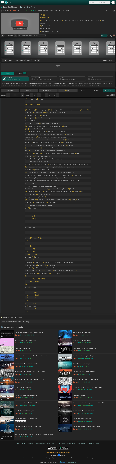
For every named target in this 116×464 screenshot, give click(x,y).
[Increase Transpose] (57, 95)
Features (30, 443)
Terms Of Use (40, 443)
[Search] (108, 2)
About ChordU (21, 443)
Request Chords (20, 421)
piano (10, 60)
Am (52, 94)
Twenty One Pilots (27, 7)
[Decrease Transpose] (46, 95)
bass (34, 60)
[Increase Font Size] (22, 95)
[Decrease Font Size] (8, 95)
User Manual (81, 443)
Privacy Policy (51, 443)
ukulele (16, 60)
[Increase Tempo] (15, 35)
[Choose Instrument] (38, 60)
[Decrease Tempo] (2, 35)
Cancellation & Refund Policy (66, 443)
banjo (28, 60)
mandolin (22, 60)
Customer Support (93, 443)
